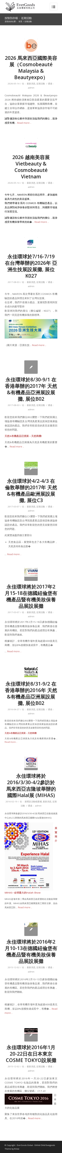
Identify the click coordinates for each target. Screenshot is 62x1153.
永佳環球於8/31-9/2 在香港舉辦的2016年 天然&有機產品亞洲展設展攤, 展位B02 (31, 693)
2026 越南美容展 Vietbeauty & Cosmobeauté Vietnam (31, 167)
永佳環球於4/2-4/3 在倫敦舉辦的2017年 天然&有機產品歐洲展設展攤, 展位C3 (31, 490)
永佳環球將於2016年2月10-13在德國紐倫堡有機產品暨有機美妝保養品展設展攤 (31, 951)
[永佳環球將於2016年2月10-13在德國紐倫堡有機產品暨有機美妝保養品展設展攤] (31, 929)
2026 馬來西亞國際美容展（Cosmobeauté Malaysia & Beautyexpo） (31, 68)
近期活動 (40, 83)
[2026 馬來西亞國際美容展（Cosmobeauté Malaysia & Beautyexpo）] (31, 45)
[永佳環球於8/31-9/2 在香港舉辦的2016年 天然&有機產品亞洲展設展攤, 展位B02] (31, 671)
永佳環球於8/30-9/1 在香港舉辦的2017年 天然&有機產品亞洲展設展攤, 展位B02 (31, 389)
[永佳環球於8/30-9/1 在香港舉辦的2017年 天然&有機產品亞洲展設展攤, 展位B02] (31, 367)
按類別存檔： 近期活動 (18, 18)
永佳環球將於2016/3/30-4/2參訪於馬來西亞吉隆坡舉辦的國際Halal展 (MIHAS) (31, 785)
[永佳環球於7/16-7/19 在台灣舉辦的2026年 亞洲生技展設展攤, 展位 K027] (31, 244)
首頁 (20, 21)
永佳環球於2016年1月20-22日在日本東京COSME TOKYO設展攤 (31, 1053)
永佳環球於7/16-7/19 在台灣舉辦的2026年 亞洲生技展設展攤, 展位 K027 (31, 266)
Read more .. (24, 122)
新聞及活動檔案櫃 (33, 801)
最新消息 (31, 83)
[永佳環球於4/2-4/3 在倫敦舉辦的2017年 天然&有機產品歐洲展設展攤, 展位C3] (31, 468)
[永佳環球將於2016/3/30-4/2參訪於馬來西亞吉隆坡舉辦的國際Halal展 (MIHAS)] (31, 763)
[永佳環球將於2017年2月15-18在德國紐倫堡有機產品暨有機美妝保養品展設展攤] (31, 574)
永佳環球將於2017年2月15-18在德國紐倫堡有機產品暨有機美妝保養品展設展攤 (31, 596)
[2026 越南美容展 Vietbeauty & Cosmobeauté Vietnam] (31, 144)
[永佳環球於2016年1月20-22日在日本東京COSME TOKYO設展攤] (31, 1035)
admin (31, 87)
